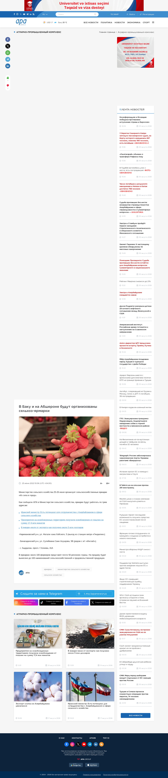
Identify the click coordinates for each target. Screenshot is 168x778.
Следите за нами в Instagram (28, 602)
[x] (78, 744)
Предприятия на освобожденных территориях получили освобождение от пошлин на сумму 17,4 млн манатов (62, 521)
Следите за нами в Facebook (78, 602)
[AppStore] (92, 765)
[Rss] (33, 14)
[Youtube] (24, 14)
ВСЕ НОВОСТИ (91, 22)
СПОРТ (146, 22)
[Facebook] (14, 14)
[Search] (95, 14)
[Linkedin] (30, 14)
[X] (21, 14)
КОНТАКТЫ (77, 738)
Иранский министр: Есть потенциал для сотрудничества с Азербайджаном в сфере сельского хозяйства (61, 514)
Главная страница (107, 32)
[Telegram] (27, 14)
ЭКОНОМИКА (133, 22)
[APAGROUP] (84, 759)
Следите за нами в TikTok (53, 602)
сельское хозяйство (53, 575)
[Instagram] (17, 14)
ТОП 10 (106, 738)
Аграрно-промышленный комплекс (136, 32)
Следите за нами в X (103, 602)
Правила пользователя (92, 775)
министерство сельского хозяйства (74, 569)
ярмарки (48, 569)
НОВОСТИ (120, 22)
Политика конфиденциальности (115, 775)
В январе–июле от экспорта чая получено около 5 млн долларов (52, 527)
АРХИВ (92, 738)
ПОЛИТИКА (106, 22)
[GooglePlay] (76, 765)
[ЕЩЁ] (152, 22)
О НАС (62, 738)
